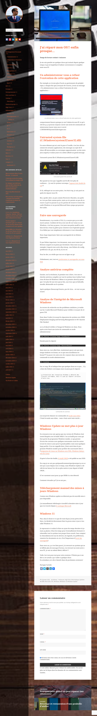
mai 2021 (8, 318)
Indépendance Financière (14, 60)
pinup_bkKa (9, 229)
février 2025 (9, 266)
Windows (56, 581)
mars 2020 (9, 351)
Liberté (9, 68)
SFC (52, 581)
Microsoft (48, 581)
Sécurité (9, 135)
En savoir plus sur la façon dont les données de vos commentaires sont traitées (61, 670)
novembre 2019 (10, 361)
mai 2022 (8, 291)
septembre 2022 (10, 281)
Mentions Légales (11, 377)
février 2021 (9, 321)
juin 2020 (8, 342)
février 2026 (9, 254)
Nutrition (9, 74)
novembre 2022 (10, 278)
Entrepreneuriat (10, 92)
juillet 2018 (9, 367)
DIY (7, 86)
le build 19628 (63, 458)
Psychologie (10, 80)
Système (9, 141)
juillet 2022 (9, 284)
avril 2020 (8, 348)
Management (11, 71)
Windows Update (72, 581)
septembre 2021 (10, 312)
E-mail (42, 642)
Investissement (11, 65)
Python (10, 119)
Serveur (9, 138)
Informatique (9, 110)
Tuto (8, 144)
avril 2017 (8, 370)
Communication (11, 57)
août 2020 (8, 336)
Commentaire (45, 608)
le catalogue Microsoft (63, 506)
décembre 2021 (10, 306)
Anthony (8, 236)
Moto (7, 153)
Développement (11, 116)
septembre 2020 (10, 333)
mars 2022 (9, 297)
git (7, 125)
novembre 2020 (10, 327)
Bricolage (8, 49)
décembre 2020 (10, 324)
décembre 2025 (10, 260)
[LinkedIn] (50, 568)
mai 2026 (8, 251)
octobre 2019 (9, 364)
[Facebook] (41, 568)
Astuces (9, 113)
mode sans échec (74, 416)
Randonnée (10, 165)
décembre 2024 (10, 272)
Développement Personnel (13, 52)
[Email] (47, 568)
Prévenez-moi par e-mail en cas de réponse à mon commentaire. (58, 658)
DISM (42, 581)
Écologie (8, 89)
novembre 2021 (10, 309)
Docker (9, 122)
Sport (8, 83)
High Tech (9, 107)
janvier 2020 (9, 354)
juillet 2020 (9, 339)
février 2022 (9, 300)
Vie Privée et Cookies (12, 380)
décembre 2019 (10, 358)
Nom (42, 634)
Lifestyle (8, 150)
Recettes (8, 156)
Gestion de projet (11, 104)
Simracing (10, 101)
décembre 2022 (10, 275)
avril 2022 (8, 294)
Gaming (8, 98)
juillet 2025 (9, 263)
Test (7, 159)
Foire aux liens (10, 95)
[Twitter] (44, 568)
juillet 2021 (9, 315)
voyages (8, 162)
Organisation (10, 77)
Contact (8, 374)
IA (7, 128)
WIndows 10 (63, 581)
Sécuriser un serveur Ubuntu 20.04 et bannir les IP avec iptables (14, 224)
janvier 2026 (9, 257)
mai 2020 (8, 345)
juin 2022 (8, 288)
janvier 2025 (9, 269)
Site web (43, 650)
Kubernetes (10, 132)
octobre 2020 (9, 330)
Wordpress (10, 147)
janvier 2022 (9, 303)
